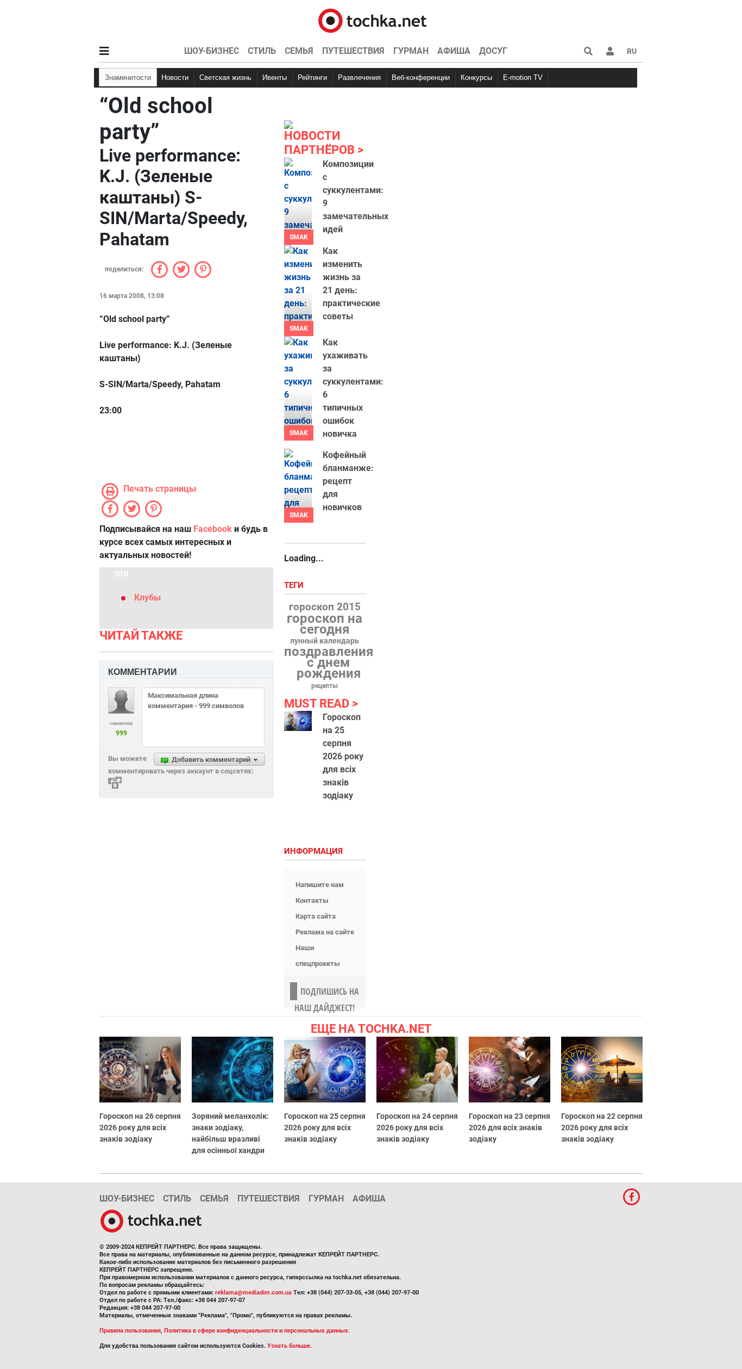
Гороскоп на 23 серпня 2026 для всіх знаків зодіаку (509, 1127)
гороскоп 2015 (325, 607)
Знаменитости (128, 77)
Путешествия (353, 51)
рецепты (324, 686)
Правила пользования (130, 1330)
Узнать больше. (289, 1345)
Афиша (453, 51)
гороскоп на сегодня (324, 624)
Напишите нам (319, 885)
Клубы (147, 597)
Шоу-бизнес (211, 51)
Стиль (262, 51)
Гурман (411, 51)
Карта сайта (315, 916)
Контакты (312, 900)
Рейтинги (312, 77)
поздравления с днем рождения (328, 662)
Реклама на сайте (324, 932)
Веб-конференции (421, 77)
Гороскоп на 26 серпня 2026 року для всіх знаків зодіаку (140, 1127)
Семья (299, 51)
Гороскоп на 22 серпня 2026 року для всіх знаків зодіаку (602, 1127)
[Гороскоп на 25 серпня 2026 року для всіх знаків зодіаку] (298, 721)
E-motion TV (523, 77)
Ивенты (274, 77)
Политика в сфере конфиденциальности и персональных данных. (257, 1330)
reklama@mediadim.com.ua (253, 1292)
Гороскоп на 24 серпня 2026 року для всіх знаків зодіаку (417, 1127)
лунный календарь (324, 641)
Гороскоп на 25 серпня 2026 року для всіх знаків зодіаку (343, 756)
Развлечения (359, 77)
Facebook (212, 529)
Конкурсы (476, 77)
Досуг (493, 51)
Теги (295, 585)
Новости (174, 77)
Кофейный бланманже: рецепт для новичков (348, 481)
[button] (610, 51)
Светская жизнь (225, 77)
